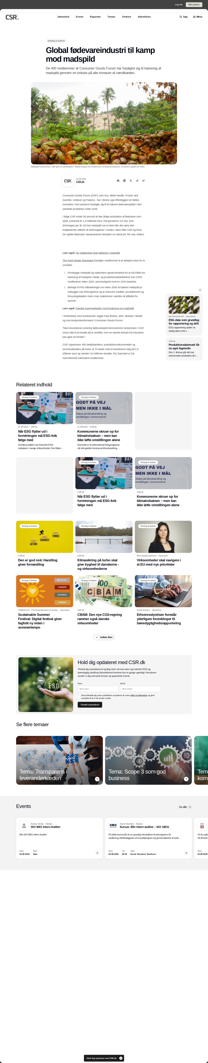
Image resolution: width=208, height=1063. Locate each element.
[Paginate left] (18, 760)
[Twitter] (131, 180)
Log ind (178, 4)
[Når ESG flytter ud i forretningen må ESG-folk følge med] (44, 421)
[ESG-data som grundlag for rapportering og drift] (184, 314)
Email (122, 683)
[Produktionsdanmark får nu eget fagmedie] (184, 348)
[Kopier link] (143, 181)
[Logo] (12, 17)
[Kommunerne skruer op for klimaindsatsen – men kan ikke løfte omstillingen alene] (103, 421)
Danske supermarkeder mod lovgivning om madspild (105, 308)
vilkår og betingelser (138, 695)
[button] (200, 290)
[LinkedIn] (124, 180)
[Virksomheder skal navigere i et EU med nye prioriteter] (163, 544)
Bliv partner (194, 4)
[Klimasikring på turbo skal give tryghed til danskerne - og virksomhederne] (103, 546)
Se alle (183, 806)
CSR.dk (80, 182)
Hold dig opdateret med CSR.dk (102, 1058)
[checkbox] (79, 697)
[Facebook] (118, 180)
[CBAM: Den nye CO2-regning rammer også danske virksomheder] (103, 600)
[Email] (137, 180)
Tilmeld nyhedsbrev (90, 705)
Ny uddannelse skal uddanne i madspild (98, 253)
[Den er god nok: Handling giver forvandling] (44, 544)
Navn (80, 683)
